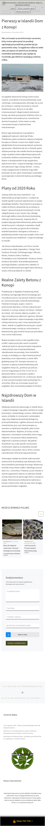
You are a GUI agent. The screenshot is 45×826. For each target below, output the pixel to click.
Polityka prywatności (22, 11)
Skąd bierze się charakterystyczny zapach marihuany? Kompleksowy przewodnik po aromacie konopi (20, 732)
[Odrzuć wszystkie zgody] (42, 7)
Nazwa (11, 608)
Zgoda (13, 8)
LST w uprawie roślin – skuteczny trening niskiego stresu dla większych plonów (21, 727)
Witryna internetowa (19, 625)
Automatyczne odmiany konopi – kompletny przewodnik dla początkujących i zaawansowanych (22, 738)
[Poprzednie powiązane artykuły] (35, 514)
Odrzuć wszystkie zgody (26, 8)
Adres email (14, 617)
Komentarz (13, 591)
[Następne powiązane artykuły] (40, 514)
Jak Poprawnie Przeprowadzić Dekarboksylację (30, 548)
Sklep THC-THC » (24, 821)
